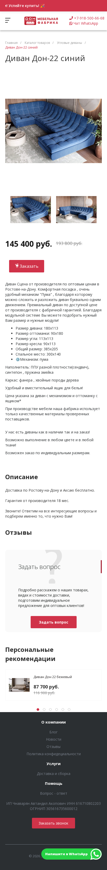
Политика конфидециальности (53, 753)
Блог (53, 732)
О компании (53, 722)
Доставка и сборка (53, 773)
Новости (53, 739)
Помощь (53, 783)
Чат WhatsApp (85, 23)
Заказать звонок (53, 823)
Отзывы (53, 746)
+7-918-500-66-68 (89, 18)
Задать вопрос (53, 622)
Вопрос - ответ (53, 793)
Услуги (53, 763)
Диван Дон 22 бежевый (53, 676)
